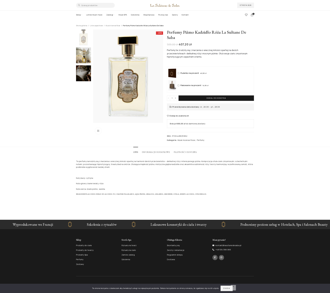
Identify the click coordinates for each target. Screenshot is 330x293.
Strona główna (81, 26)
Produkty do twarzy (84, 250)
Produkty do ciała (84, 245)
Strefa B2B (245, 5)
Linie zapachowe (96, 26)
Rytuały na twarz (129, 245)
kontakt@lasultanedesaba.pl (228, 245)
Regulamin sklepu (175, 255)
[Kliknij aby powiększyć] (98, 131)
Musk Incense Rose (113, 26)
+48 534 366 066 (223, 249)
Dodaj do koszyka (216, 98)
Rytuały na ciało (129, 250)
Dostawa (171, 259)
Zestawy (80, 264)
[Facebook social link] (215, 257)
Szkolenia (126, 259)
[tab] (135, 151)
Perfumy (200, 140)
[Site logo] (165, 5)
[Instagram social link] (221, 257)
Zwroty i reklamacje (175, 250)
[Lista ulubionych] (246, 14)
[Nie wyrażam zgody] (233, 287)
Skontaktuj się (173, 245)
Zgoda (226, 288)
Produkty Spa (82, 255)
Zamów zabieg (128, 255)
